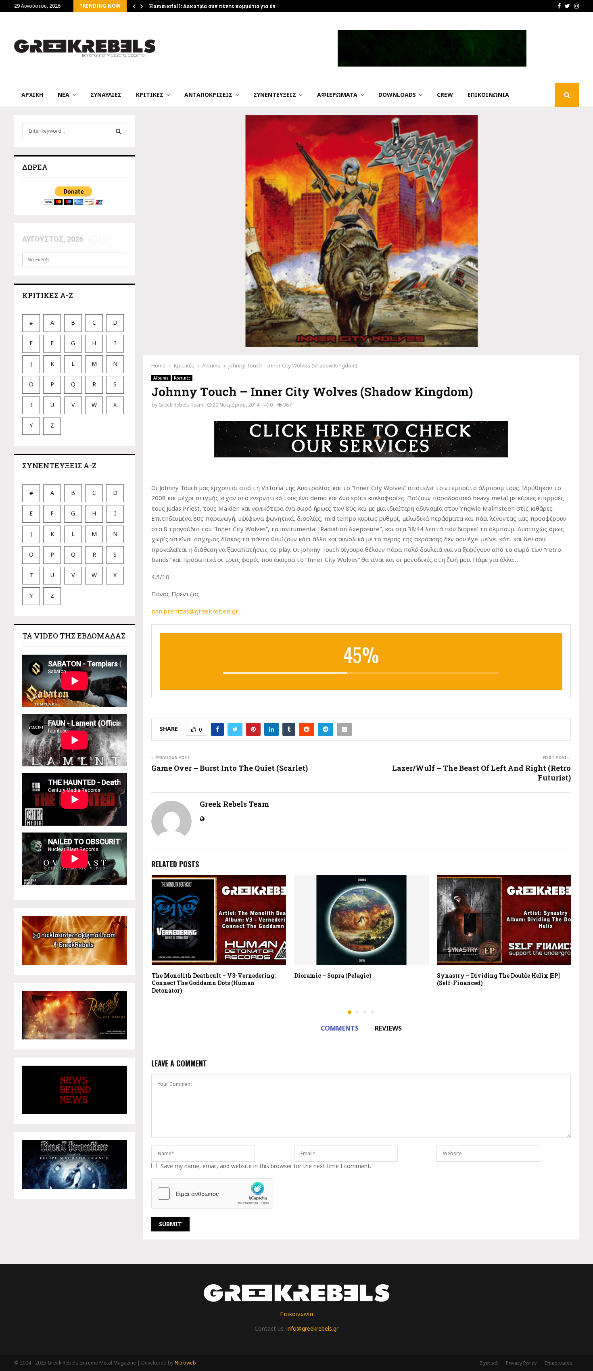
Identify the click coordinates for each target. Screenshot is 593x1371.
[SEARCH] (118, 131)
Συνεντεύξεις (274, 94)
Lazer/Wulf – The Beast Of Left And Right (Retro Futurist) (481, 773)
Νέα (63, 94)
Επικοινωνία (488, 94)
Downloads (397, 94)
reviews (388, 1028)
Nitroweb (185, 1362)
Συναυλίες (105, 94)
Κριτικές (149, 94)
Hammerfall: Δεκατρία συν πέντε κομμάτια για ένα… (215, 6)
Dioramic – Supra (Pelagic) (333, 975)
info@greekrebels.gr (312, 1328)
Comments (340, 1028)
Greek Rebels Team (181, 404)
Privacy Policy (521, 1363)
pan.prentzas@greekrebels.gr (194, 611)
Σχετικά (489, 1363)
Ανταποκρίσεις (208, 94)
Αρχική (32, 94)
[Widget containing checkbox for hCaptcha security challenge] (212, 1193)
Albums (161, 378)
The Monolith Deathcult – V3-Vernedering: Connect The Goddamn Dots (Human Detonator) (214, 983)
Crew (445, 94)
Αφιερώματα (337, 94)
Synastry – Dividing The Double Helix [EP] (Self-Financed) (498, 979)
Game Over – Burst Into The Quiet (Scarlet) (229, 768)
